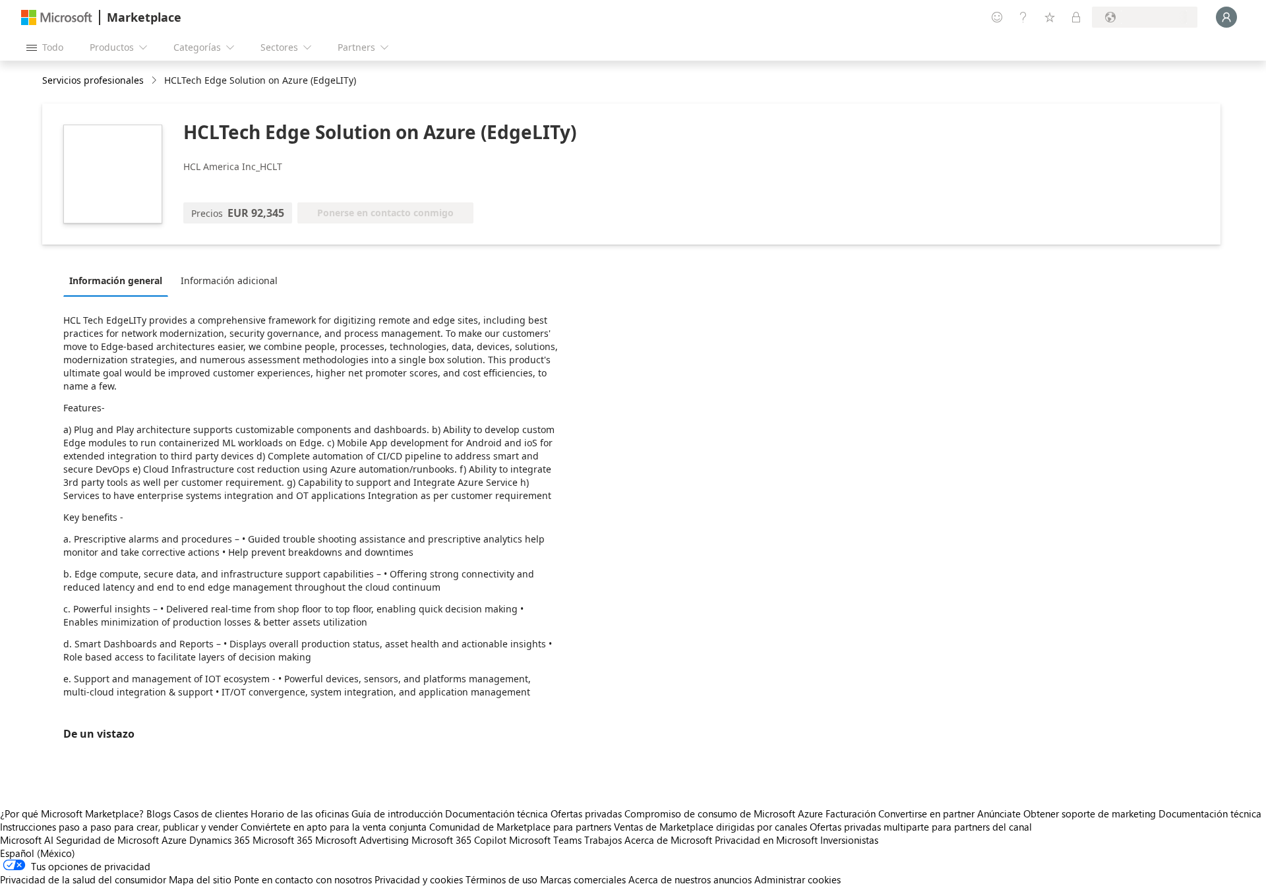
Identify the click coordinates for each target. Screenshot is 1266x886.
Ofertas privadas (586, 813)
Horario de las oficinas (300, 813)
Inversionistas (849, 839)
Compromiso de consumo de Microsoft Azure (725, 813)
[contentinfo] (155, 81)
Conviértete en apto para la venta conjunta (334, 826)
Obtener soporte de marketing (1089, 813)
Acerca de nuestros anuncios (690, 879)
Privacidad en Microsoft (766, 839)
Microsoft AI (26, 839)
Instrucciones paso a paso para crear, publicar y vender (119, 826)
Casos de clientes (210, 813)
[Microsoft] (56, 17)
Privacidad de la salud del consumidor (83, 879)
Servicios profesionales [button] (93, 80)
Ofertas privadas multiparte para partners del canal (921, 826)
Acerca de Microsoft (668, 839)
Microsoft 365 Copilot (458, 839)
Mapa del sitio (200, 879)
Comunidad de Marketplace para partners (520, 826)
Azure (174, 839)
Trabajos (603, 839)
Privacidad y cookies (419, 879)
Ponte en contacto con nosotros (303, 879)
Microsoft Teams (545, 839)
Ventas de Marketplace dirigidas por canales (710, 826)
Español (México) (37, 853)
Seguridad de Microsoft (107, 839)
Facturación (851, 813)
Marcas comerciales (583, 879)
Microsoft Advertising (362, 839)
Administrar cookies (797, 879)
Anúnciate (999, 813)
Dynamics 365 (219, 839)
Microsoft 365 (283, 839)
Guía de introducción (396, 813)
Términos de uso (501, 879)
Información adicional (229, 280)
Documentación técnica (496, 813)
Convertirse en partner (926, 813)
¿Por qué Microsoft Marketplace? (72, 813)
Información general (115, 280)
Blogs (158, 813)
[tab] (119, 280)
